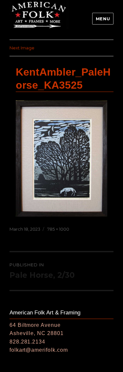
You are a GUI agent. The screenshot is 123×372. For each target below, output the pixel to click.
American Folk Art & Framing (45, 313)
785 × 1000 (58, 229)
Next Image (22, 47)
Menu (103, 18)
